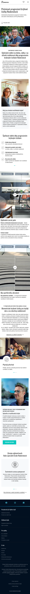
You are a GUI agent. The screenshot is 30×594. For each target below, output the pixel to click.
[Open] (23, 2)
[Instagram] (15, 503)
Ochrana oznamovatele (6, 559)
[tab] (14, 165)
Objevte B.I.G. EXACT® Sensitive (14, 334)
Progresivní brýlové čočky (6, 523)
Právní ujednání (15, 581)
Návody (2, 538)
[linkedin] (23, 503)
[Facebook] (6, 503)
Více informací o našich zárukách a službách (14, 492)
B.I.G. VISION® (4, 533)
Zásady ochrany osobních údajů (15, 583)
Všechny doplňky (9, 442)
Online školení (4, 535)
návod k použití (10, 572)
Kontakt (3, 550)
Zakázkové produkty (5, 512)
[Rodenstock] (5, 2)
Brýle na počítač (4, 525)
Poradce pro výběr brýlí (6, 514)
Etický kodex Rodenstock (6, 557)
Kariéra (2, 552)
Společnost (3, 548)
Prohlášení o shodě (5, 540)
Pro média (3, 554)
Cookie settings (15, 586)
